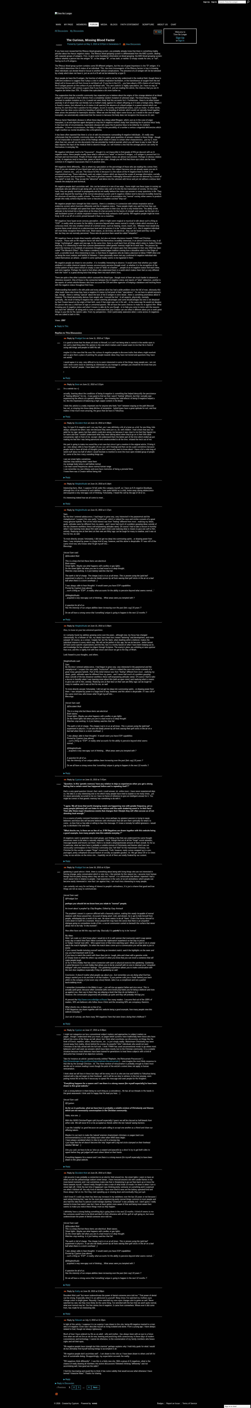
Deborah (78, 1320)
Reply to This (61, 326)
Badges (160, 1403)
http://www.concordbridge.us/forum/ (92, 1000)
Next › (95, 1387)
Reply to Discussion (64, 1383)
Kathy (77, 1291)
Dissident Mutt (81, 423)
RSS (56, 1394)
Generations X (115, 44)
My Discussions (77, 31)
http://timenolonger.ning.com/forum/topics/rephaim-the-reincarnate (91, 1061)
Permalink (65, 338)
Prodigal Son (80, 338)
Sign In (214, 2)
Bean (77, 384)
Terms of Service (189, 1403)
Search (248, 2)
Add (159, 32)
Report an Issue (173, 1403)
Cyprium (79, 44)
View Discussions (133, 44)
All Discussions (61, 31)
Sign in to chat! (231, 1406)
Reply (66, 378)
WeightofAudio (81, 484)
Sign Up (206, 2)
